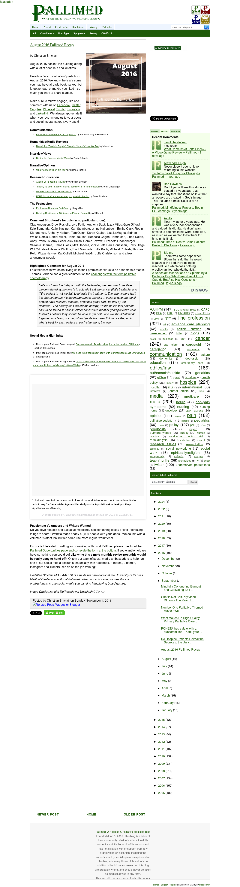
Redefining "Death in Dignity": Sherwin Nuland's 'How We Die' (67, 146)
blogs (194, 332)
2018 (162, 538)
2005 (162, 793)
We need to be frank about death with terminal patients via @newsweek (108, 352)
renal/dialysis (158, 440)
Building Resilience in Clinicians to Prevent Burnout (62, 212)
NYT (168, 318)
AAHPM (156, 308)
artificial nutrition (189, 329)
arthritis (164, 329)
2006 (162, 785)
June (165, 673)
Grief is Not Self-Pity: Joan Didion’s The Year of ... (178, 598)
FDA (169, 313)
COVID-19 (106, 33)
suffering (179, 456)
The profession (193, 317)
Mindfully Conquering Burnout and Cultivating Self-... (181, 588)
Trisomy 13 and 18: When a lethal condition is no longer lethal (67, 186)
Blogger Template (169, 884)
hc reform (190, 377)
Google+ (35, 109)
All (34, 33)
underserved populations (193, 465)
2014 (162, 727)
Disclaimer (78, 27)
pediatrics (202, 420)
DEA (159, 313)
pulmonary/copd (160, 432)
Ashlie (168, 218)
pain (191, 415)
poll (192, 425)
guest (176, 377)
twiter (207, 460)
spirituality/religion (185, 452)
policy (174, 424)
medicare (191, 396)
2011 (162, 749)
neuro (180, 401)
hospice (188, 381)
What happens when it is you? (51, 169)
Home (35, 27)
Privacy (93, 27)
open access (194, 410)
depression (192, 358)
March (166, 695)
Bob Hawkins (173, 184)
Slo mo (168, 252)
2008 (162, 771)
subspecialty (157, 456)
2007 (162, 778)
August (167, 659)
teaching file (160, 460)
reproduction (183, 440)
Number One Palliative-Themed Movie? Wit (182, 609)
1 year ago (173, 176)
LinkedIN (42, 113)
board (153, 339)
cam (183, 338)
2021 (162, 516)
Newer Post (48, 814)
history (169, 382)
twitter (159, 464)
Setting (93, 33)
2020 (162, 523)
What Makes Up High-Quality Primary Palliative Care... (180, 619)
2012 (162, 741)
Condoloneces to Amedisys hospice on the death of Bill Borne (107, 344)
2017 (162, 545)
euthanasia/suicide (165, 372)
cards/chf (193, 344)
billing (179, 333)
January (167, 710)
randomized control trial (186, 436)
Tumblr (60, 109)
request (201, 440)
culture (205, 354)
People (155, 131)
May (165, 681)
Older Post (134, 814)
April (165, 688)
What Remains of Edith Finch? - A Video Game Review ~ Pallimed (179, 150)
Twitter (76, 105)
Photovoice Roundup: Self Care (52, 208)
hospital (155, 387)
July (165, 666)
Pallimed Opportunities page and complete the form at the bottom (73, 550)
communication (166, 353)
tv (197, 460)
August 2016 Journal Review (51, 181)
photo (161, 425)
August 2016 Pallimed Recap (52, 44)
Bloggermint (204, 884)
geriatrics (202, 372)
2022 (162, 509)
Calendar (107, 27)
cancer (202, 337)
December (169, 558)
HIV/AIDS (184, 313)
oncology (171, 410)
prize (203, 425)
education (158, 362)
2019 (162, 531)
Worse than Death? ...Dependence (54, 191)
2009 (162, 763)
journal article (179, 391)
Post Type (63, 33)
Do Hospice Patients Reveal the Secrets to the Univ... (182, 640)
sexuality (154, 448)
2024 (162, 501)
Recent (165, 131)
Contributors (47, 33)
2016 (162, 553)
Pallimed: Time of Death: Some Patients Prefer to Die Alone (178, 243)
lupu (201, 391)
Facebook (63, 105)
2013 (162, 734)
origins (177, 416)
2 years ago (180, 211)
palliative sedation (162, 420)
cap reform (171, 344)
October (167, 573)
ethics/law (160, 367)
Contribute (61, 27)
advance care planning (190, 323)
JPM (156, 318)
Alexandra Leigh (175, 163)
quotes (201, 433)
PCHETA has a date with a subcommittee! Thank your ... (181, 630)
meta (155, 401)
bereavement (158, 333)
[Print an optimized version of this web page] (54, 614)
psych (193, 429)
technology (184, 460)
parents (185, 420)
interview (155, 391)
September (169, 580)
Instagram (73, 109)
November (169, 566)
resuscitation (194, 444)
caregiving (158, 348)
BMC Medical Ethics (185, 309)
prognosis (158, 428)
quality (184, 432)
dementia (165, 358)
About (47, 27)
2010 (162, 756)
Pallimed (155, 884)
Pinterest (49, 109)
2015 (162, 719)
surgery (198, 456)
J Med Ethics (202, 313)
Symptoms (79, 33)
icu (170, 386)
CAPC (205, 309)
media (156, 395)
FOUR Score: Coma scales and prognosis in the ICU (62, 196)
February (168, 702)
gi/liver (161, 377)
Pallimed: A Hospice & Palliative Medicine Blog (123, 832)
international (192, 386)
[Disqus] (86, 666)
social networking (178, 448)
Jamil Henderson (175, 142)
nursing (183, 406)
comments (193, 349)
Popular (175, 131)
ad (164, 324)
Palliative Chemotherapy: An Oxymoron (56, 134)
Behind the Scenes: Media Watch (53, 157)
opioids (155, 415)
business (168, 339)
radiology (154, 436)
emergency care (192, 363)
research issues (163, 443)
